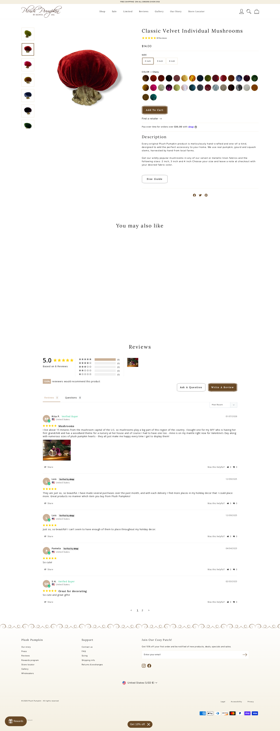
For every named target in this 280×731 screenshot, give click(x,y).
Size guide (155, 179)
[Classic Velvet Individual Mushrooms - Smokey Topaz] (47, 317)
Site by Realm (27, 720)
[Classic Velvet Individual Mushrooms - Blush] (43, 310)
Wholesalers (27, 673)
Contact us (87, 647)
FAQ (84, 651)
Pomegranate (208, 87)
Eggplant (247, 78)
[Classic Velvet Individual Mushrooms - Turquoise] (65, 317)
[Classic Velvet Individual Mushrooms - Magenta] (51, 314)
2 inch (148, 61)
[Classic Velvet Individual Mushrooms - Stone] (60, 317)
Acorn (145, 78)
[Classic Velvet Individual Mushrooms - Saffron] (43, 317)
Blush (177, 78)
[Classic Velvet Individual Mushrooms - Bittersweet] (34, 310)
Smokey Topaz (239, 87)
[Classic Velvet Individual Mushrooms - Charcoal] (56, 310)
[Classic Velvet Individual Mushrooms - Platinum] (69, 314)
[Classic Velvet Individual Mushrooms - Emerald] (34, 314)
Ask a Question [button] (191, 387)
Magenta (169, 87)
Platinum (200, 87)
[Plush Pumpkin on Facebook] (149, 666)
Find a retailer (150, 118)
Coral (223, 78)
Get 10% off (137, 724)
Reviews (143, 11)
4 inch (172, 61)
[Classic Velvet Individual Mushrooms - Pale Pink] (60, 314)
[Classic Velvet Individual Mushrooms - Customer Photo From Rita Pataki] (132, 362)
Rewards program (30, 660)
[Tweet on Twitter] (200, 195)
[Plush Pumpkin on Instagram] (144, 666)
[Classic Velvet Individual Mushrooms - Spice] (56, 317)
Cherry (215, 78)
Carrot (192, 78)
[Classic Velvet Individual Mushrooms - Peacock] (65, 314)
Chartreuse (208, 78)
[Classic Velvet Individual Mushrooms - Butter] (47, 310)
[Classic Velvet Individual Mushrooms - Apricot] (30, 310)
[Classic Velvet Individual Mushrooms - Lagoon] (47, 314)
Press (24, 651)
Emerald (254, 78)
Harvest (145, 87)
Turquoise (153, 97)
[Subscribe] (245, 655)
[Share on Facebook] (194, 195)
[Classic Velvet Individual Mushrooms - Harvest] (38, 314)
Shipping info (88, 660)
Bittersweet (161, 78)
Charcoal (200, 78)
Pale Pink (184, 87)
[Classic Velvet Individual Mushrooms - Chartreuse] (60, 310)
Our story (26, 647)
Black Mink (169, 78)
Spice (254, 87)
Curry (231, 78)
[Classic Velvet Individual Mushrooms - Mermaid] (56, 314)
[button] (229, 467)
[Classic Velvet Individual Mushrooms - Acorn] (25, 310)
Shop (102, 11)
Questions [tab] (71, 397)
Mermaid (177, 87)
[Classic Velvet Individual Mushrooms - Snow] (51, 317)
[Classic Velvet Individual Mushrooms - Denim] (25, 314)
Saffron (231, 87)
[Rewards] (16, 721)
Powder (215, 87)
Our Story (176, 11)
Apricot (153, 78)
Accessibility (236, 702)
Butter (184, 78)
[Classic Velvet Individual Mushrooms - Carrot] (51, 310)
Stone (145, 97)
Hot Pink (153, 87)
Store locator (28, 664)
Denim (239, 78)
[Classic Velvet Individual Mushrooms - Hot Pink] (43, 314)
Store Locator (196, 11)
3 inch (160, 61)
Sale (114, 11)
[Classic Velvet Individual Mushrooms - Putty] (38, 317)
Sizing (85, 656)
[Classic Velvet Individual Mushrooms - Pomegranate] (73, 314)
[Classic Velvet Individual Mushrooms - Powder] (34, 317)
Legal (223, 702)
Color (150, 72)
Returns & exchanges (92, 664)
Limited (128, 11)
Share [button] (50, 467)
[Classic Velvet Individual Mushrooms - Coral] (69, 310)
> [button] (149, 610)
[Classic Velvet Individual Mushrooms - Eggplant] (30, 314)
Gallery (159, 11)
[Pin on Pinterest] (206, 195)
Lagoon (161, 87)
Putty (223, 87)
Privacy (251, 702)
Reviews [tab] (49, 397)
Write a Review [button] (222, 387)
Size (144, 55)
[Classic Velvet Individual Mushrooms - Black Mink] (38, 310)
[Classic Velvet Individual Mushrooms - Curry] (73, 310)
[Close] (148, 724)
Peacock (192, 87)
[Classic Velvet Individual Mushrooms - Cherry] (65, 310)
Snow (247, 87)
